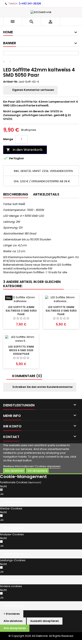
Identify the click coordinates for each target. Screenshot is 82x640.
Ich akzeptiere (37, 471)
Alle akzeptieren (15, 628)
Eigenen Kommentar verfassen (33, 90)
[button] (41, 502)
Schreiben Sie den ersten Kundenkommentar (42, 387)
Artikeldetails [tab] (46, 194)
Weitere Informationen (19, 466)
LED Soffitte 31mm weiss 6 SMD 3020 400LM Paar (21, 350)
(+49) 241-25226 (30, 3)
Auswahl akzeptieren (44, 621)
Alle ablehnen (14, 471)
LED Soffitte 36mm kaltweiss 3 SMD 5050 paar (61, 310)
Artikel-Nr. (10, 82)
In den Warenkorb (24, 149)
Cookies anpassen (48, 466)
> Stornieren (12, 614)
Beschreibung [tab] (15, 194)
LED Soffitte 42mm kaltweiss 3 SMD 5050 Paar (21, 310)
